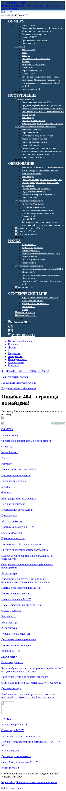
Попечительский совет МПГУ (18, 469)
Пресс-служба (9, 515)
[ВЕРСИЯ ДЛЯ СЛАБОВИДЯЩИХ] (19, 322)
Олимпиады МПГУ (12, 730)
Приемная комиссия (13, 538)
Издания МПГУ (10, 767)
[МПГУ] (6, 11)
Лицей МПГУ (9, 656)
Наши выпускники (12, 662)
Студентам (14, 353)
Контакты (13, 365)
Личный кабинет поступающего (24, 5)
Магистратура (9, 622)
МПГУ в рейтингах (12, 521)
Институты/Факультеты (22, 341)
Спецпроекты (16, 362)
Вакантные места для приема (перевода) (24, 676)
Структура (7, 446)
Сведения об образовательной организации (26, 440)
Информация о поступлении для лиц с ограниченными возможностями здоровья (25, 580)
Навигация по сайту (16, 15)
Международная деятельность (18, 498)
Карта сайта (8, 782)
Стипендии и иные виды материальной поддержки (31, 682)
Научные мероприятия (14, 724)
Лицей (12, 347)
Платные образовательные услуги (21, 587)
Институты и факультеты (15, 475)
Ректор (5, 458)
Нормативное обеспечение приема (21, 544)
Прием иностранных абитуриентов (21, 605)
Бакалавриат (8, 616)
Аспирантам (15, 356)
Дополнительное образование (18, 639)
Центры (5, 486)
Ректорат (6, 463)
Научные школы (10, 750)
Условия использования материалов (36, 782)
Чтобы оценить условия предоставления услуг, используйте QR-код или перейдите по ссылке (28, 696)
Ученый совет (9, 452)
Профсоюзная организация (16, 509)
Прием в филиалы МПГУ (16, 599)
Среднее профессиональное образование (24, 549)
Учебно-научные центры (15, 633)
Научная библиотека (13, 504)
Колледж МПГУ (10, 650)
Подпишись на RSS (15, 2)
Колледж (13, 344)
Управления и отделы (13, 481)
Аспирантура (9, 573)
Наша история (9, 435)
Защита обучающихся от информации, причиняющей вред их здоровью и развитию (32, 670)
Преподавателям (17, 359)
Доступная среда (11, 688)
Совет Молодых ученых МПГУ (19, 762)
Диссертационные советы (16, 756)
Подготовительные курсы (16, 593)
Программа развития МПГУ (17, 526)
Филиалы (6, 492)
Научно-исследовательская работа (21, 736)
